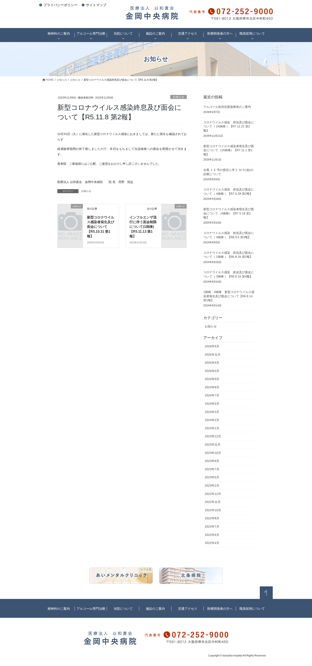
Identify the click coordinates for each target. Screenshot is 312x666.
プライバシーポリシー (60, 5)
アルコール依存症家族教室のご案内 (227, 106)
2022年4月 (212, 543)
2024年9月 (212, 379)
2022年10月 (213, 510)
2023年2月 (212, 485)
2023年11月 (213, 444)
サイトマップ (96, 5)
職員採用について (252, 608)
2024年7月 (212, 395)
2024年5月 (212, 403)
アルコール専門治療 (91, 608)
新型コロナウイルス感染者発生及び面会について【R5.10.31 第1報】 (100, 226)
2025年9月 (212, 362)
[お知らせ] (70, 211)
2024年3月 (212, 412)
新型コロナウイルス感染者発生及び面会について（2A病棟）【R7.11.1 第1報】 (228, 150)
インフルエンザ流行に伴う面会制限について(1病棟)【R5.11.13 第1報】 (143, 226)
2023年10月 (213, 453)
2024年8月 (212, 387)
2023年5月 (212, 477)
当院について (123, 608)
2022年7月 (212, 526)
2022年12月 (213, 494)
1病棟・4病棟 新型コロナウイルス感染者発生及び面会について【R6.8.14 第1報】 (228, 296)
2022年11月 (213, 502)
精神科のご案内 (59, 608)
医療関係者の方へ (220, 608)
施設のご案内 (155, 608)
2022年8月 (212, 518)
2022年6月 (212, 534)
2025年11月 (213, 354)
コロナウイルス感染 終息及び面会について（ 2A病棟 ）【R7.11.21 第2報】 (228, 126)
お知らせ (178, 97)
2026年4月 (212, 346)
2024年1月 (212, 428)
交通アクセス (187, 608)
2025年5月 (212, 371)
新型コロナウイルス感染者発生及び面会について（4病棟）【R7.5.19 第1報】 (228, 213)
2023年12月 (213, 436)
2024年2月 (212, 420)
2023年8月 (212, 461)
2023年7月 (212, 469)
